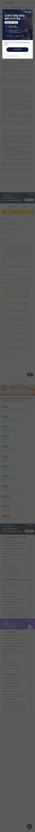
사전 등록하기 (17, 49)
